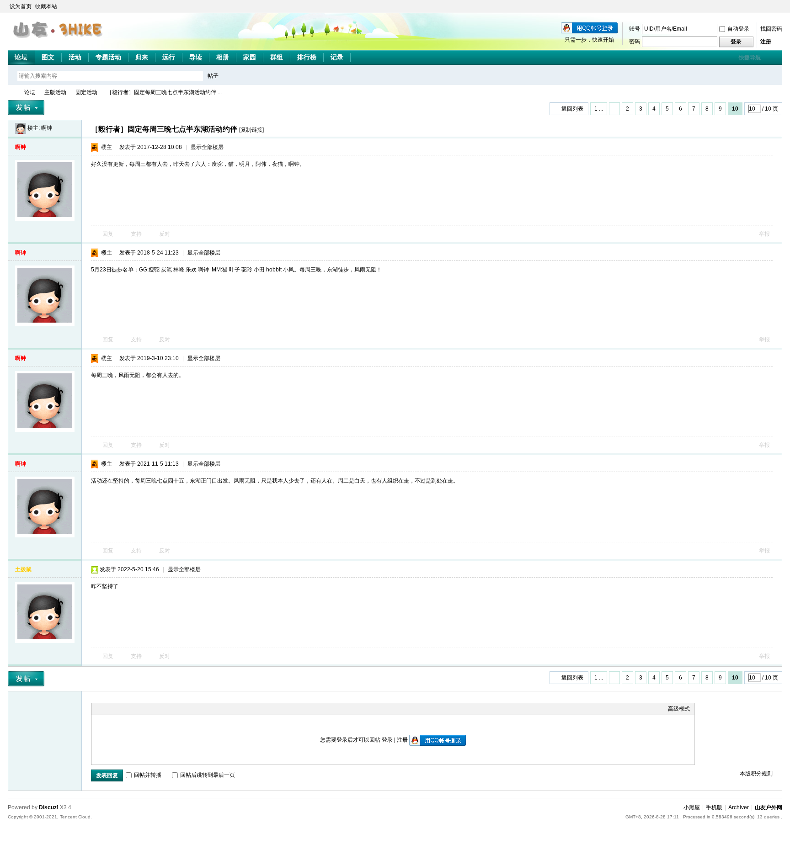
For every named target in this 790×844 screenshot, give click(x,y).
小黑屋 (691, 807)
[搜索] (239, 75)
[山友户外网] (59, 41)
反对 (164, 234)
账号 (634, 29)
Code (153, 708)
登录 (387, 740)
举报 (764, 234)
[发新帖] (26, 107)
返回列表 (572, 109)
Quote (141, 708)
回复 (107, 234)
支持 (137, 234)
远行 (168, 57)
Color (107, 708)
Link (130, 708)
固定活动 (86, 92)
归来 (141, 57)
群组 (276, 57)
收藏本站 (46, 6)
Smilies (164, 708)
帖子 (213, 76)
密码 (634, 41)
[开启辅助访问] (769, 6)
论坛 (21, 57)
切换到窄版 (777, 6)
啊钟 (46, 128)
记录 (337, 57)
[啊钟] (20, 128)
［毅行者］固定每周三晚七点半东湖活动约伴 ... (164, 92)
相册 (222, 57)
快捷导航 (750, 57)
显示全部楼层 (207, 147)
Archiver (738, 807)
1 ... (598, 109)
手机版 (714, 807)
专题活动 (108, 57)
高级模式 (679, 709)
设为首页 (21, 6)
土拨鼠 (23, 569)
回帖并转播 (147, 775)
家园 (249, 57)
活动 (75, 57)
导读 (195, 57)
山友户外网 (11, 92)
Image (118, 708)
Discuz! (49, 807)
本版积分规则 (756, 773)
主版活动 (55, 92)
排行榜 (306, 57)
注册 (765, 41)
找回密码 (771, 29)
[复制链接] (251, 130)
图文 (48, 57)
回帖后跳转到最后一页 (207, 775)
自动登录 (738, 29)
